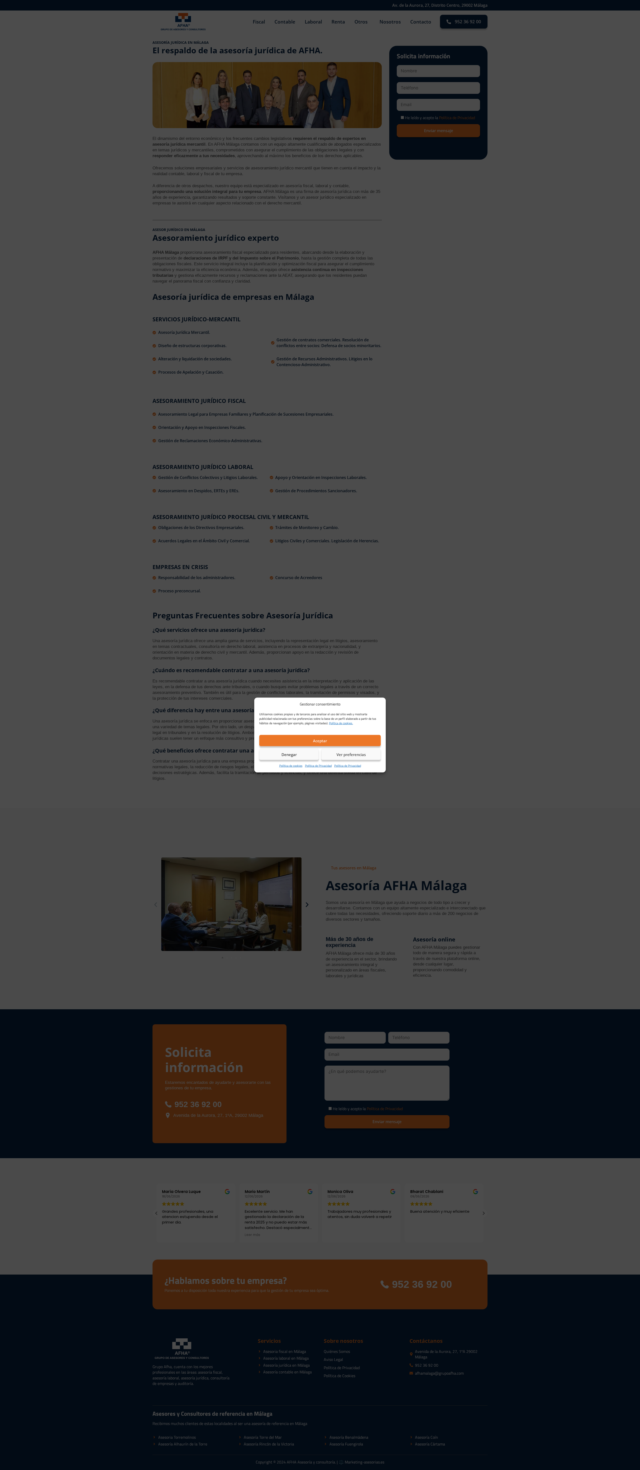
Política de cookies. (341, 723)
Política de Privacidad (318, 765)
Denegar (289, 754)
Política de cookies (290, 765)
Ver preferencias (351, 754)
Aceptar (320, 740)
